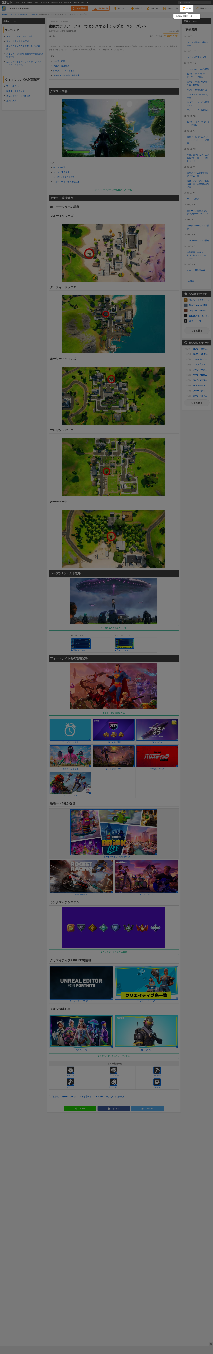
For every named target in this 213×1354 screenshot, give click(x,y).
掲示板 (189, 8)
